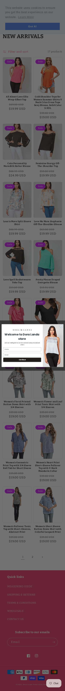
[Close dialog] (61, 326)
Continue (22, 360)
